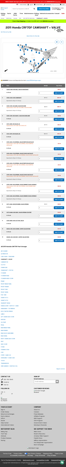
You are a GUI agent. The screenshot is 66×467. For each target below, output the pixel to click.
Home (2, 18)
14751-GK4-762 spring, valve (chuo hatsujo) (20, 153)
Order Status (5, 412)
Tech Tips (4, 434)
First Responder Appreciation (43, 442)
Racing (3, 440)
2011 (20, 18)
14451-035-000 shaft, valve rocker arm (18, 115)
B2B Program (38, 418)
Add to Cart (59, 93)
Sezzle (3, 421)
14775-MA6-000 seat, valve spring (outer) (19, 212)
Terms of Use (7, 453)
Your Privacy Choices (34, 453)
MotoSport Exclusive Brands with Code (33, 1)
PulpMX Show (38, 438)
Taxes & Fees (59, 453)
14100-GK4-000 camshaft (14, 97)
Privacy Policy (18, 453)
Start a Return (5, 416)
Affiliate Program (39, 416)
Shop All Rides (51, 455)
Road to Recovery (39, 434)
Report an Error (61, 369)
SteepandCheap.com (58, 460)
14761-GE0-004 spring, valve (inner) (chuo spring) (21, 184)
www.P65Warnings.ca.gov (34, 80)
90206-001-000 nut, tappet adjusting (18, 237)
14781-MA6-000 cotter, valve (15, 220)
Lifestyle (3, 436)
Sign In (3, 410)
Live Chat (56, 4)
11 (25, 49)
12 (22, 46)
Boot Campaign (39, 445)
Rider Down (37, 432)
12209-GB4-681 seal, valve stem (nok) (17, 89)
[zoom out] (62, 42)
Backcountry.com (28, 460)
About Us (37, 410)
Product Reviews (6, 438)
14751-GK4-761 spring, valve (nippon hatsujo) (20, 142)
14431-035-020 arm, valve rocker (16, 106)
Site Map (30, 455)
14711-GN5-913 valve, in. (13, 124)
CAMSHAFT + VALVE (42, 18)
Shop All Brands (40, 455)
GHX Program (38, 421)
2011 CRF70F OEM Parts (28, 18)
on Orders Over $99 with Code (33, 21)
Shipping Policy (47, 453)
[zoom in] (57, 42)
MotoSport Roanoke (40, 425)
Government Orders (40, 423)
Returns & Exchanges (7, 414)
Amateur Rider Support (41, 436)
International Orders (7, 425)
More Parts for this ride (33, 36)
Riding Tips (4, 432)
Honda (15, 18)
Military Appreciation (40, 440)
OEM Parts (8, 18)
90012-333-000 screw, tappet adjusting (18, 228)
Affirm (3, 418)
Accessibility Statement (17, 455)
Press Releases (38, 414)
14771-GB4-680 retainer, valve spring (18, 204)
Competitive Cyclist (42, 460)
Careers (36, 412)
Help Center (5, 423)
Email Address (39, 379)
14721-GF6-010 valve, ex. (13, 133)
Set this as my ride (6, 32)
